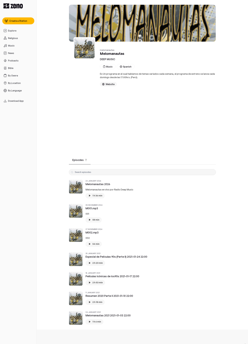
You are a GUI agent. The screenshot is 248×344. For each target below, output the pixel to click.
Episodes (79, 159)
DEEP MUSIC (107, 59)
